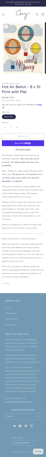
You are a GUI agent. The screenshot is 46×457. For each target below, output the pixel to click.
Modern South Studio (20, 452)
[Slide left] (17, 78)
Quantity (5, 122)
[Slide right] (29, 78)
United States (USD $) (21, 443)
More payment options (23, 149)
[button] (3, 14)
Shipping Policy (11, 319)
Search (7, 307)
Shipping (4, 100)
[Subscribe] (38, 416)
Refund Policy (10, 313)
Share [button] (7, 283)
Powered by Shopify (31, 452)
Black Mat (9, 117)
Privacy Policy (11, 325)
